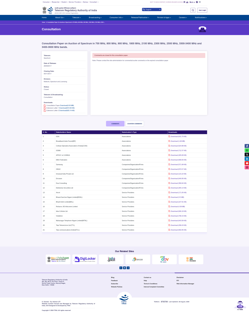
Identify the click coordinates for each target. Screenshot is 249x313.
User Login (202, 10)
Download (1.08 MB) (178, 141)
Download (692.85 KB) (178, 230)
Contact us (147, 277)
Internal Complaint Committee (154, 287)
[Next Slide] (128, 267)
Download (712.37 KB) (178, 150)
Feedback (114, 280)
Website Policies (116, 287)
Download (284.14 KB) (178, 188)
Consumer (46, 2)
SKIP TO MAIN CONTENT (157, 2)
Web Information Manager (185, 283)
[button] (184, 2)
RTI (178, 280)
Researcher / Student (59, 2)
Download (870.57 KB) (178, 169)
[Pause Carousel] (124, 267)
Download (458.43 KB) (178, 225)
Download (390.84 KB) (178, 183)
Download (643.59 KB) (178, 220)
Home (43, 22)
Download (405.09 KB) (178, 155)
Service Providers (75, 2)
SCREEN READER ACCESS (174, 2)
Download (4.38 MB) (178, 206)
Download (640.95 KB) (178, 178)
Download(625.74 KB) (67, 110)
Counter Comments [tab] (134, 124)
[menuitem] (44, 17)
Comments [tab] (115, 124)
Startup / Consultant (90, 2)
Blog (112, 277)
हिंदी (200, 2)
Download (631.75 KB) (178, 136)
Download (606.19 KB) (178, 211)
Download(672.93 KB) (67, 108)
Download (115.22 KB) (178, 174)
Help (145, 280)
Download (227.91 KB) (178, 202)
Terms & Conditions (150, 283)
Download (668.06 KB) (178, 160)
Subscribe (114, 283)
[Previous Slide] (120, 267)
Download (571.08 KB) (178, 164)
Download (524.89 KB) (178, 146)
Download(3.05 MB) (67, 105)
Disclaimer (180, 277)
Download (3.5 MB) (177, 197)
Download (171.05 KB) (178, 192)
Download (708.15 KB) (178, 216)
